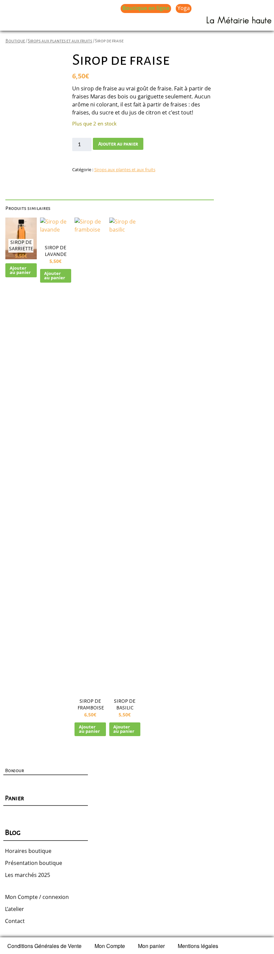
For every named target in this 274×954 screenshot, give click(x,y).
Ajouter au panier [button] (20, 270)
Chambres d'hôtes (221, 8)
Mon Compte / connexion (37, 897)
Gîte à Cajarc (21, 21)
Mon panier (151, 946)
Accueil (14, 8)
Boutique (15, 40)
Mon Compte (110, 946)
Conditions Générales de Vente (44, 946)
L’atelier (14, 909)
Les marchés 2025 (27, 875)
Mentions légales (198, 946)
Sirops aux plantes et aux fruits (60, 40)
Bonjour (14, 770)
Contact (15, 921)
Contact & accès (100, 21)
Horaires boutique (28, 851)
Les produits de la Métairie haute (72, 8)
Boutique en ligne (145, 8)
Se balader (58, 21)
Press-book (143, 21)
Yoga (183, 8)
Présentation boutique (33, 863)
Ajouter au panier (118, 143)
